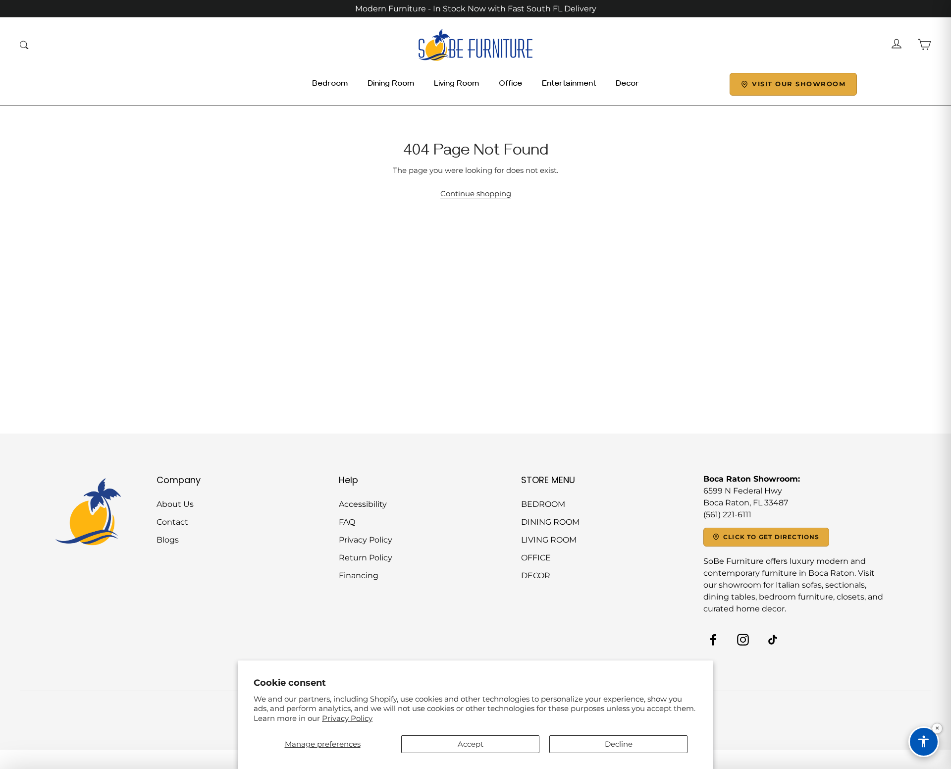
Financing (358, 575)
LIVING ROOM (549, 540)
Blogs (168, 540)
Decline (619, 744)
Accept (470, 744)
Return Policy (365, 557)
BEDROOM (543, 504)
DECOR (535, 575)
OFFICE (536, 557)
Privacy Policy (347, 718)
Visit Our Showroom (798, 84)
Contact (172, 522)
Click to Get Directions (771, 537)
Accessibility (363, 504)
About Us (175, 504)
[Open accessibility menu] (923, 741)
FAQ (347, 522)
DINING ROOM (550, 522)
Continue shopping (475, 193)
